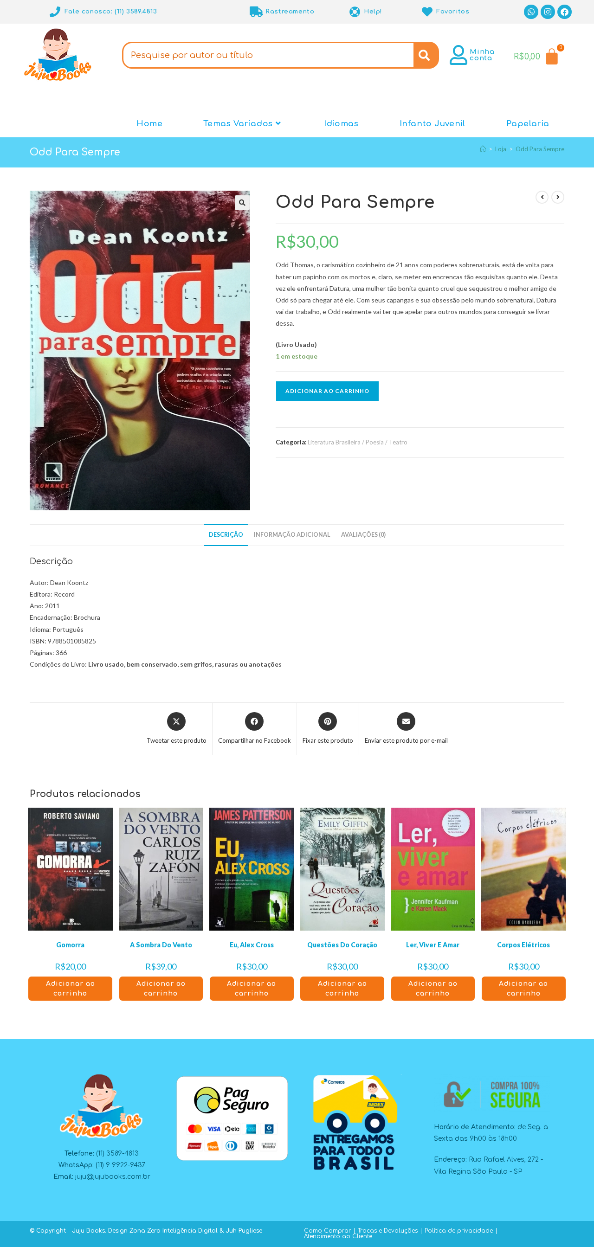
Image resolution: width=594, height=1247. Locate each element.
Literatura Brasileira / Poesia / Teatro (357, 442)
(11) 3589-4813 (117, 1153)
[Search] (426, 55)
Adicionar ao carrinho (327, 390)
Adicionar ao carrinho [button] (70, 988)
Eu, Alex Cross (252, 945)
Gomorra (70, 945)
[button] (242, 202)
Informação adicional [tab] (292, 534)
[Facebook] (564, 12)
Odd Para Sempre (540, 149)
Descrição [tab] (226, 534)
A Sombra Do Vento (161, 945)
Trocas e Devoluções (388, 1231)
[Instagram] (548, 12)
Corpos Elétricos (523, 945)
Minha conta (482, 55)
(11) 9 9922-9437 (120, 1165)
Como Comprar (327, 1231)
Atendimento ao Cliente (338, 1236)
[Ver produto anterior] (542, 197)
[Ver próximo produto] (557, 197)
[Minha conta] (458, 55)
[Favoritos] (427, 11)
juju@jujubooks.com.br (112, 1176)
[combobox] (268, 55)
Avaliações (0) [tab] (363, 534)
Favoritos (452, 11)
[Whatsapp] (531, 12)
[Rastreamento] (256, 11)
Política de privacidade (459, 1231)
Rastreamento (289, 11)
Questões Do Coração (342, 945)
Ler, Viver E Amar (432, 945)
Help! (373, 11)
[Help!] (354, 11)
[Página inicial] (483, 149)
